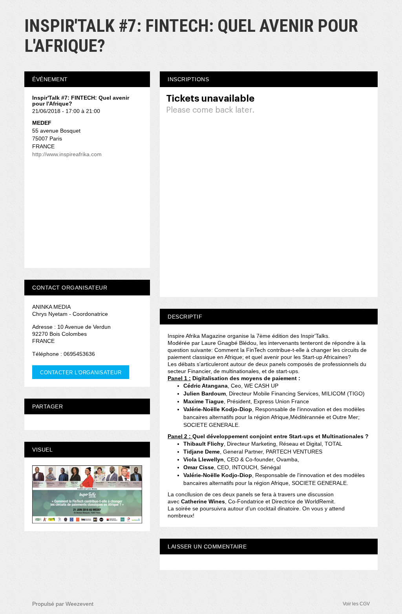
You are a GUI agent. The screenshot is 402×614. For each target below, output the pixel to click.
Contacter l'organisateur (80, 372)
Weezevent (79, 604)
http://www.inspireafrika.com (67, 154)
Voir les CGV (356, 604)
